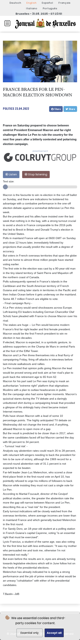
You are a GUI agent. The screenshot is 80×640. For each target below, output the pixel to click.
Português (50, 8)
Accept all (54, 633)
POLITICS (8, 108)
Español (47, 3)
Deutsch (15, 3)
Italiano (31, 8)
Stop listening (37, 174)
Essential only (30, 633)
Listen (12, 174)
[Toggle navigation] (7, 23)
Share (57, 109)
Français (64, 3)
